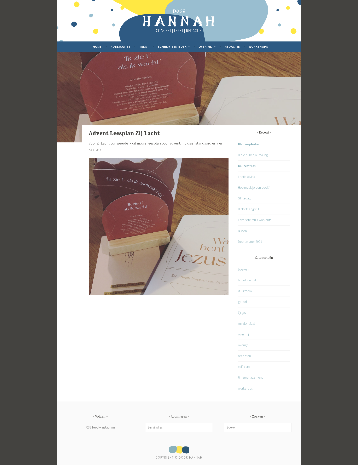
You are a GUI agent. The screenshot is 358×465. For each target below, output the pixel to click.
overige (243, 345)
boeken (243, 269)
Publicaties (121, 47)
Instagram (108, 427)
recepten (244, 356)
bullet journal (247, 280)
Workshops (258, 47)
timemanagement (250, 377)
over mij (243, 334)
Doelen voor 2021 (250, 241)
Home (97, 47)
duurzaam (245, 291)
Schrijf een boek (172, 47)
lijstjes (242, 312)
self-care (244, 366)
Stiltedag (244, 198)
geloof (242, 302)
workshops (245, 388)
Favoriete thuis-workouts (254, 220)
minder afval (246, 323)
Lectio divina (246, 177)
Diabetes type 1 (248, 209)
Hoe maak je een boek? (254, 187)
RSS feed (92, 427)
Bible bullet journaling (253, 155)
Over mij (206, 47)
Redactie (232, 47)
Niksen (242, 231)
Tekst (144, 47)
